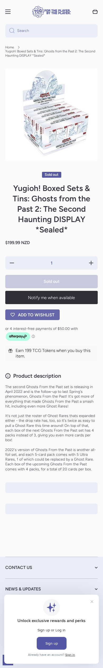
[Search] (10, 30)
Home (9, 47)
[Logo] (51, 11)
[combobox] (51, 30)
